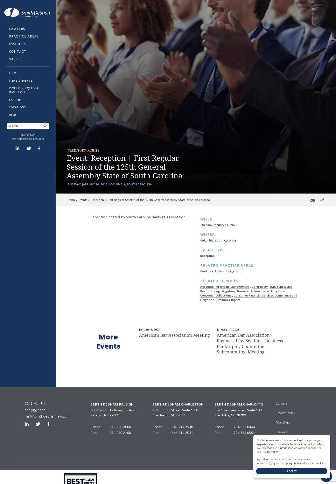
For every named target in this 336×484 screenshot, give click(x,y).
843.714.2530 (173, 427)
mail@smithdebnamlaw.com (28, 138)
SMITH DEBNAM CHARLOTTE (239, 404)
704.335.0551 (235, 432)
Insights (17, 44)
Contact (18, 51)
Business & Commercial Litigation (261, 291)
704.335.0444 (235, 427)
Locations (17, 107)
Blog (13, 115)
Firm (12, 73)
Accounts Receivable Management (224, 287)
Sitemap (282, 432)
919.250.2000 (27, 135)
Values (16, 59)
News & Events (20, 80)
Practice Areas (24, 36)
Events (83, 200)
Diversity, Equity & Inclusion (24, 90)
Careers (15, 100)
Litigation (233, 271)
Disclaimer (283, 422)
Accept (292, 471)
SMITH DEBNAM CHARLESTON (178, 404)
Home (72, 200)
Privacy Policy (285, 413)
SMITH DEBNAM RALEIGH (112, 404)
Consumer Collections (215, 295)
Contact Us (35, 403)
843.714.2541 (173, 432)
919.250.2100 (111, 432)
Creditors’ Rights (83, 150)
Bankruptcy (260, 287)
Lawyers (17, 28)
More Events (108, 341)
